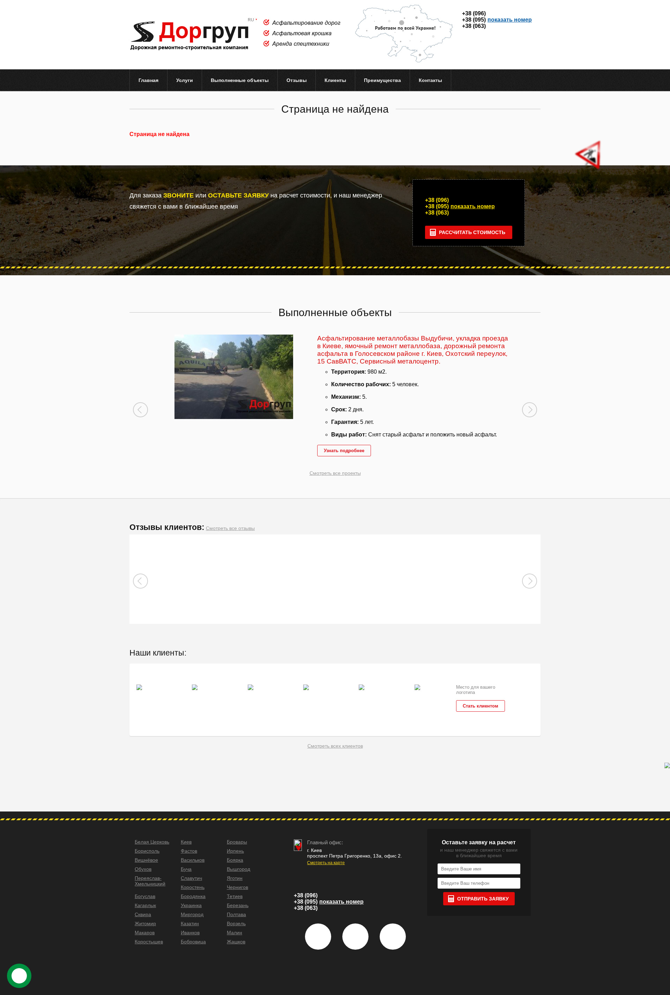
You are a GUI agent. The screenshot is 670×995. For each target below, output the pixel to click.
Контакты (430, 80)
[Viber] (475, 49)
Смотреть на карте (326, 862)
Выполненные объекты (240, 80)
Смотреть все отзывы (230, 528)
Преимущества (382, 80)
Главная (148, 80)
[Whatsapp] (501, 49)
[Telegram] (527, 49)
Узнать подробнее (344, 450)
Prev (140, 409)
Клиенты (335, 80)
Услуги (184, 80)
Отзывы (296, 80)
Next (529, 409)
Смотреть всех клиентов (335, 746)
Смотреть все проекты (335, 473)
